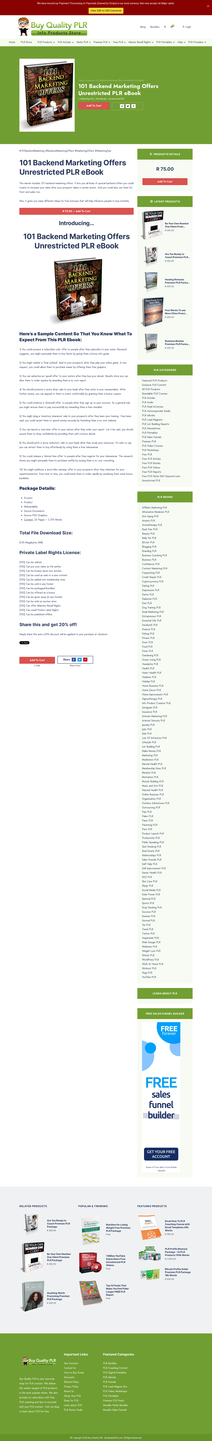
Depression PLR (150, 590)
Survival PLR (148, 920)
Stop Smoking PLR (152, 907)
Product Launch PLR (153, 833)
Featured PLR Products (154, 380)
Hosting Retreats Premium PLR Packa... (177, 281)
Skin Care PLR (149, 881)
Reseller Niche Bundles (115, 1405)
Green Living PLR (151, 660)
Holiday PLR (148, 681)
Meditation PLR (150, 759)
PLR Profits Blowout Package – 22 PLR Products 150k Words (177, 1252)
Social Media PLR (151, 890)
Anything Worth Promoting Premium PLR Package (58, 1296)
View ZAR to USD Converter (106, 10)
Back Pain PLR (150, 529)
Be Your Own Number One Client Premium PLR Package (59, 1257)
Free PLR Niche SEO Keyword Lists (161, 476)
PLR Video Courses (152, 446)
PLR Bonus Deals (73, 1410)
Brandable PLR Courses (154, 393)
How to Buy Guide (74, 1372)
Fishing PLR (148, 633)
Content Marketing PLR (154, 568)
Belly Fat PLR (149, 538)
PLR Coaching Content (115, 1368)
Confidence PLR (151, 564)
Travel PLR (147, 929)
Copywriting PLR (151, 573)
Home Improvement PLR (155, 694)
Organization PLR (151, 799)
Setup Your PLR (72, 1396)
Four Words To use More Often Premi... (176, 312)
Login (188, 27)
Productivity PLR (151, 838)
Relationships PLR (151, 855)
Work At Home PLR (152, 964)
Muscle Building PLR (153, 781)
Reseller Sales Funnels (115, 1410)
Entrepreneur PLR (151, 616)
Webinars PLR (149, 946)
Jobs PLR (147, 729)
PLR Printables (150, 433)
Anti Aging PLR (150, 516)
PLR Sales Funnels (151, 437)
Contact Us (70, 1368)
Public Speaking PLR (153, 842)
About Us (69, 1391)
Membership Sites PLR (154, 768)
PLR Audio (147, 402)
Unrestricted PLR (116, 98)
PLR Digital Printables (114, 1372)
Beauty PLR (148, 533)
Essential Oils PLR (151, 620)
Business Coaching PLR (154, 555)
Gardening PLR (150, 655)
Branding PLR (149, 551)
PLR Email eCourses (152, 406)
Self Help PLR (149, 864)
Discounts (69, 1377)
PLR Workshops (150, 450)
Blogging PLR (149, 546)
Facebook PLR (150, 625)
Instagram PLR (149, 707)
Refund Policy (71, 1382)
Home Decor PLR (151, 690)
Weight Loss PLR (151, 951)
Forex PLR (147, 651)
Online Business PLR (153, 794)
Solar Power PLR (151, 894)
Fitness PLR (148, 638)
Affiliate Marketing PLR (154, 507)
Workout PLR (149, 968)
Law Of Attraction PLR (154, 738)
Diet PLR (147, 603)
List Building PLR (151, 746)
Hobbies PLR (149, 677)
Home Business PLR (152, 686)
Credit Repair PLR (151, 577)
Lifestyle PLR (149, 742)
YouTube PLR (149, 977)
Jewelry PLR (148, 725)
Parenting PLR (149, 825)
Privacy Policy (71, 1386)
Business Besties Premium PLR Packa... (177, 343)
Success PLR (149, 912)
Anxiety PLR (148, 520)
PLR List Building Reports (155, 424)
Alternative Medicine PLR (155, 512)
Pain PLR (147, 812)
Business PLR (149, 560)
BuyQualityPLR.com (113, 1437)
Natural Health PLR (152, 790)
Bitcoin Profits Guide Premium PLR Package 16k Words (178, 1272)
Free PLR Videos (151, 467)
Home (81, 80)
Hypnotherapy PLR (152, 699)
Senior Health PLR (152, 873)
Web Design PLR (151, 942)
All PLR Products (151, 389)
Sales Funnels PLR (151, 859)
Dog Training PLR (151, 607)
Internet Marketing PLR (154, 716)
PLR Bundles (110, 1363)
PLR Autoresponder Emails (156, 411)
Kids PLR (146, 733)
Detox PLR (148, 594)
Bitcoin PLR (148, 542)
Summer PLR (148, 916)
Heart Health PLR (151, 673)
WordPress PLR (150, 959)
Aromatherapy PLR (152, 525)
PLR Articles (148, 398)
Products (90, 80)
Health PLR (148, 668)
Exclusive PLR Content (154, 385)
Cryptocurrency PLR (152, 581)
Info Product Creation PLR (156, 703)
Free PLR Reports (151, 472)
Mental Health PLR (152, 764)
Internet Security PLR (153, 720)
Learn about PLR (73, 1405)
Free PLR (147, 454)
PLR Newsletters (151, 428)
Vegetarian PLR (150, 938)
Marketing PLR (87, 98)
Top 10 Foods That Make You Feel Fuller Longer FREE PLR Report (117, 1290)
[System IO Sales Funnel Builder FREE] (161, 1093)
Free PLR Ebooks (151, 463)
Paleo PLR (147, 816)
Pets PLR (147, 829)
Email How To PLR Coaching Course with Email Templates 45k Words (177, 1226)
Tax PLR (146, 925)
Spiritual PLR (149, 899)
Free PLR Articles (151, 459)
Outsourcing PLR (151, 807)
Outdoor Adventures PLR (155, 803)
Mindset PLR (149, 773)
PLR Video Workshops (115, 1391)
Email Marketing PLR (153, 612)
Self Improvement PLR (154, 868)
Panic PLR (147, 820)
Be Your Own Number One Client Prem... (177, 225)
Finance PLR (148, 629)
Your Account (71, 1363)
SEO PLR (147, 877)
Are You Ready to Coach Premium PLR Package (58, 1223)
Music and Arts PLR (152, 786)
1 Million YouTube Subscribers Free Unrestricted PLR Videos (115, 1260)
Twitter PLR (148, 933)
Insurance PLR (149, 712)
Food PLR (147, 646)
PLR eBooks (101, 98)
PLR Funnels (109, 1382)
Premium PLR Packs (113, 1400)
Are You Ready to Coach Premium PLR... (177, 256)
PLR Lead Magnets (152, 419)
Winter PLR (148, 955)
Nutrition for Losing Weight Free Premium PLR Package (118, 1227)
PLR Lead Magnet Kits (115, 1386)
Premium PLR (149, 441)
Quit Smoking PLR (151, 846)
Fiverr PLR (147, 642)
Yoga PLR (147, 972)
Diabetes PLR (149, 599)
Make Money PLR (151, 751)
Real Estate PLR (151, 851)
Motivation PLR (150, 777)
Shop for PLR (71, 1400)
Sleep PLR (147, 886)
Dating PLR (148, 586)
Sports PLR (148, 903)
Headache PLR (150, 664)
